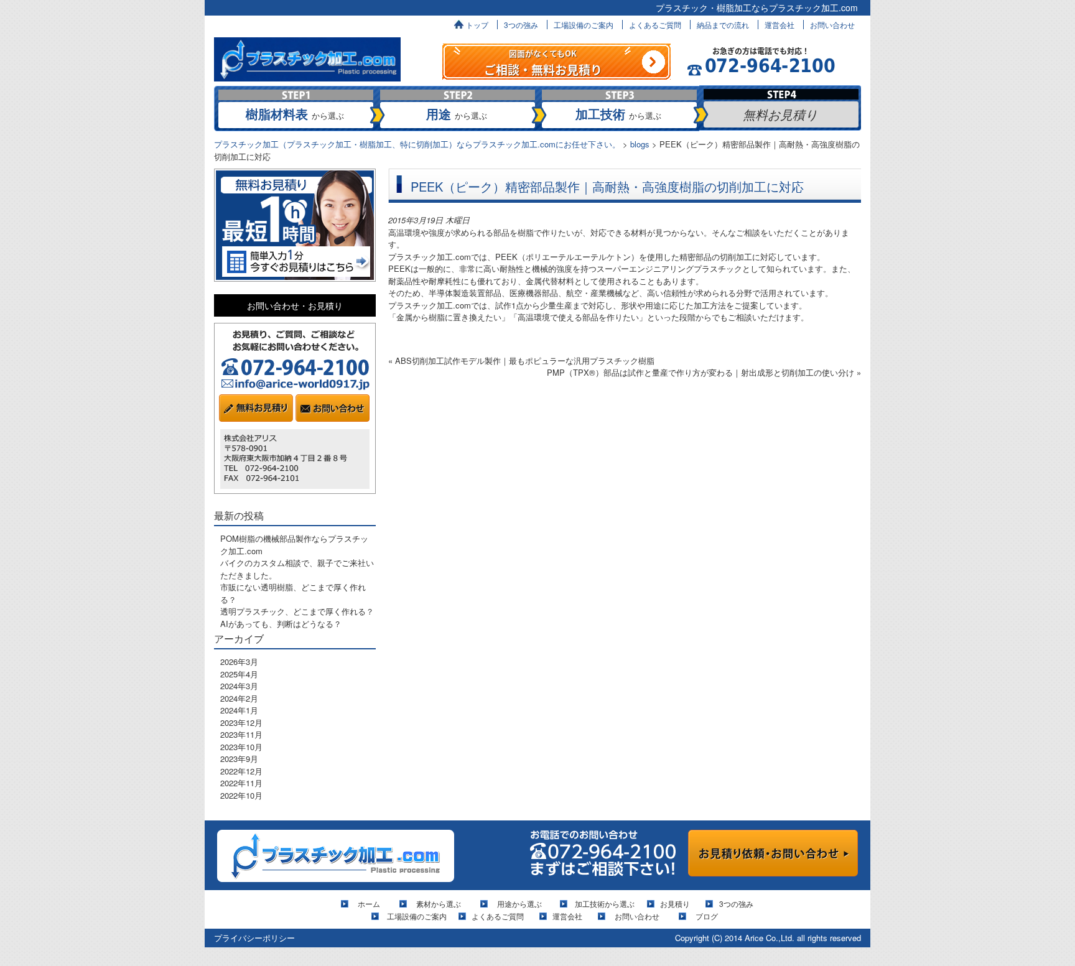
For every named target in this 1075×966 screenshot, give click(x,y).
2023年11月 (241, 734)
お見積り (675, 903)
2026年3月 (239, 661)
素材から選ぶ (438, 903)
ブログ (707, 916)
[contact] (773, 852)
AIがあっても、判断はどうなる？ (281, 623)
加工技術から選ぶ (605, 903)
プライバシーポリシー (254, 938)
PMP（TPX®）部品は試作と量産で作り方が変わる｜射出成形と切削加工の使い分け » (704, 372)
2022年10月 (241, 795)
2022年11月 (241, 783)
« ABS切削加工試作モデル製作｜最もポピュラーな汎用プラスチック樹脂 (521, 360)
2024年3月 (239, 686)
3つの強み (521, 24)
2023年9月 (239, 758)
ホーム (373, 903)
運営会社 (779, 24)
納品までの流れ (723, 24)
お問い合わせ (832, 24)
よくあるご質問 (655, 24)
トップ (477, 24)
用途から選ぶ (519, 903)
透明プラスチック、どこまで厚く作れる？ (297, 611)
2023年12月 (241, 722)
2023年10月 (241, 747)
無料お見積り (780, 114)
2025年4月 (239, 674)
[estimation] (556, 60)
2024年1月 (239, 710)
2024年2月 (239, 698)
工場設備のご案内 (583, 24)
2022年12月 (241, 771)
